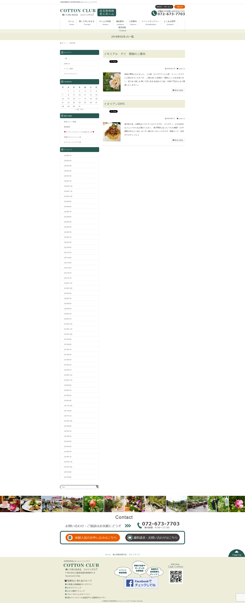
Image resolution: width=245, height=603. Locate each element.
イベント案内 (68, 69)
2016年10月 (68, 421)
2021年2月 (67, 273)
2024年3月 (67, 227)
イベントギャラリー (150, 23)
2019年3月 (67, 360)
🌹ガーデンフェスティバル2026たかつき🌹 (79, 132)
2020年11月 (68, 283)
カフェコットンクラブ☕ (72, 142)
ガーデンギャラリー (71, 74)
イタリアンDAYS (114, 104)
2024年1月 (67, 237)
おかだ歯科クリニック (76, 591)
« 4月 (77, 109)
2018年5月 (67, 395)
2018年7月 (67, 390)
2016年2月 (67, 451)
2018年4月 (67, 400)
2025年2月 (67, 176)
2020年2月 (67, 314)
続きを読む (179, 90)
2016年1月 (67, 457)
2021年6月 (67, 258)
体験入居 (179, 7)
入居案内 (133, 23)
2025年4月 (67, 166)
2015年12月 (68, 462)
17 (79, 99)
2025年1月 (67, 181)
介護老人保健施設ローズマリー (79, 584)
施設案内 (120, 23)
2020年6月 (67, 303)
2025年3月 (67, 171)
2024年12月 (68, 186)
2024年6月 (67, 217)
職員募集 (67, 127)
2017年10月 (68, 406)
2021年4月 (67, 263)
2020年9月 (67, 293)
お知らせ (182, 69)
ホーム (71, 23)
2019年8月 (67, 344)
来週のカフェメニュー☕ (72, 137)
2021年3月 (67, 268)
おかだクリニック (74, 587)
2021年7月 (67, 252)
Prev (3, 504)
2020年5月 (67, 309)
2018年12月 (68, 375)
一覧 (65, 58)
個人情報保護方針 (120, 554)
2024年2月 (67, 232)
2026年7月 (67, 155)
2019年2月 (67, 365)
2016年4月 (67, 441)
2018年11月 (68, 380)
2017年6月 (67, 411)
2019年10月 (68, 334)
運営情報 (122, 29)
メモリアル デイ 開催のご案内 (124, 54)
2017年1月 (67, 416)
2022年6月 (67, 247)
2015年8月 (67, 477)
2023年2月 (67, 242)
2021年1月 (67, 278)
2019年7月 (67, 349)
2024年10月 (68, 196)
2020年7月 (67, 298)
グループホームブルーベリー (78, 594)
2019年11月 (68, 329)
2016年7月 (67, 431)
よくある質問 (169, 23)
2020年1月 (67, 319)
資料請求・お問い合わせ (164, 7)
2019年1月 (67, 370)
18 (85, 99)
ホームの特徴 (105, 23)
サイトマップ (134, 554)
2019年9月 (67, 339)
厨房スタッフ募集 (70, 122)
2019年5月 (67, 355)
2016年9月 (67, 426)
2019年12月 (68, 324)
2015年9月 (67, 472)
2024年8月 (67, 206)
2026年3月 (67, 161)
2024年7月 (67, 212)
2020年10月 (68, 288)
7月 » (82, 109)
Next (242, 504)
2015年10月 (68, 467)
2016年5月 (67, 436)
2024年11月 (68, 191)
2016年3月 (67, 446)
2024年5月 (67, 222)
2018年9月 (67, 385)
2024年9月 (67, 201)
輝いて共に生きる (86, 23)
